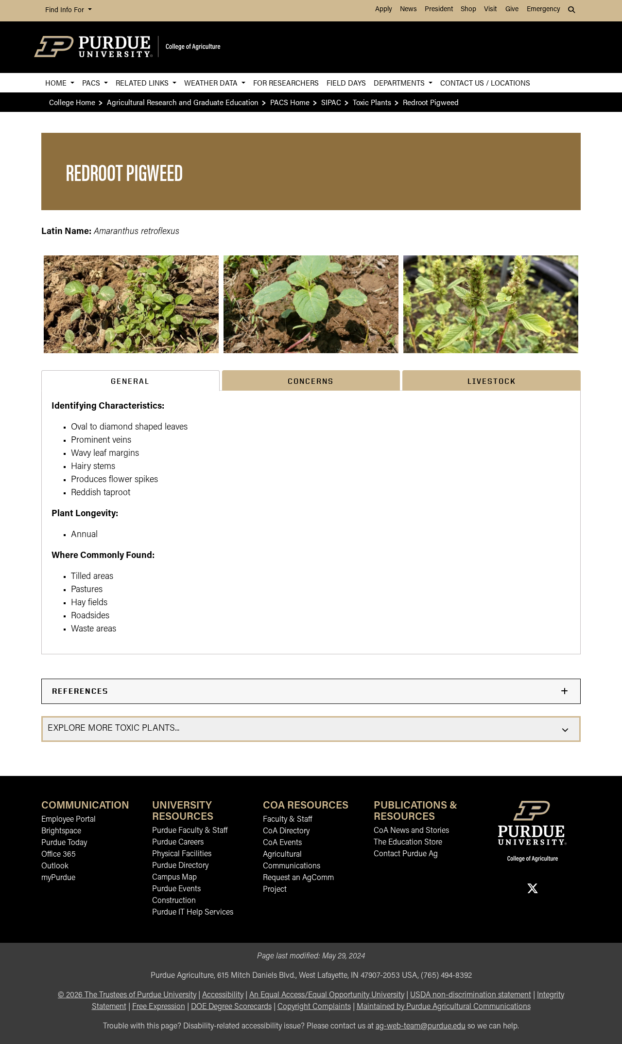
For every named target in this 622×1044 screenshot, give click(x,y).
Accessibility (222, 995)
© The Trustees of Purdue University (127, 995)
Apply (383, 9)
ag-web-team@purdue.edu (421, 1026)
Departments (400, 82)
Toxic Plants (372, 102)
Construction (174, 901)
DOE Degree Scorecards (231, 1007)
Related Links (143, 82)
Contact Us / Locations (485, 82)
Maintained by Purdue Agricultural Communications (444, 1007)
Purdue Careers (178, 842)
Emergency (543, 9)
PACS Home (290, 102)
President (439, 9)
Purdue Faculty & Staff (189, 831)
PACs (92, 82)
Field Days (346, 82)
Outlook (55, 866)
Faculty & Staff (287, 820)
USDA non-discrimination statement (470, 995)
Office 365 (58, 855)
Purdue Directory (180, 866)
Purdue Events (176, 889)
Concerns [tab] (311, 381)
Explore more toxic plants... (113, 728)
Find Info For (65, 10)
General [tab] (130, 381)
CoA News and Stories (411, 831)
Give (511, 9)
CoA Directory (286, 831)
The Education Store (408, 842)
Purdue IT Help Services (192, 913)
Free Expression (158, 1007)
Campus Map (174, 878)
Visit (490, 9)
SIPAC (331, 102)
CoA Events (282, 843)
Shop (468, 9)
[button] (131, 304)
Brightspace (61, 831)
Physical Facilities (181, 854)
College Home (72, 102)
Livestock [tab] (491, 381)
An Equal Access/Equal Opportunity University (326, 995)
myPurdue (58, 878)
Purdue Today (64, 843)
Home (57, 82)
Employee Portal (68, 820)
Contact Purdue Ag (406, 854)
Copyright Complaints (314, 1007)
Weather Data (212, 82)
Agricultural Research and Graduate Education (183, 102)
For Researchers (286, 82)
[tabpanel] (311, 522)
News (408, 9)
